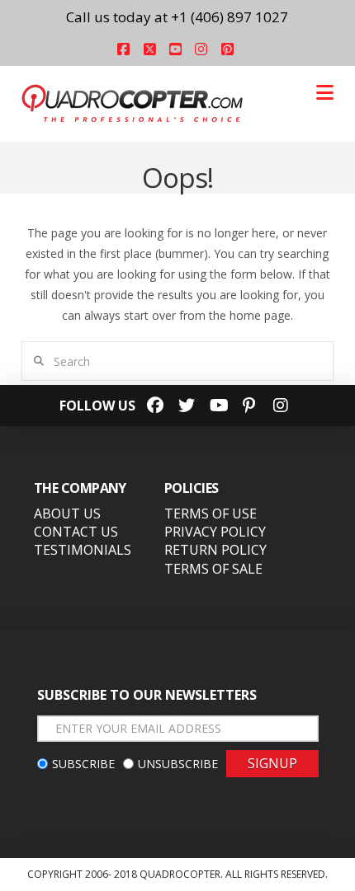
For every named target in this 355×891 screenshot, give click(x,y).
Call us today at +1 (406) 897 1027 (177, 16)
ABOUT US (67, 513)
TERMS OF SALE (213, 569)
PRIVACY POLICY (215, 532)
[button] (325, 92)
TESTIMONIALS (82, 550)
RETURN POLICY (215, 550)
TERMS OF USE (210, 513)
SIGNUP (272, 763)
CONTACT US (76, 532)
